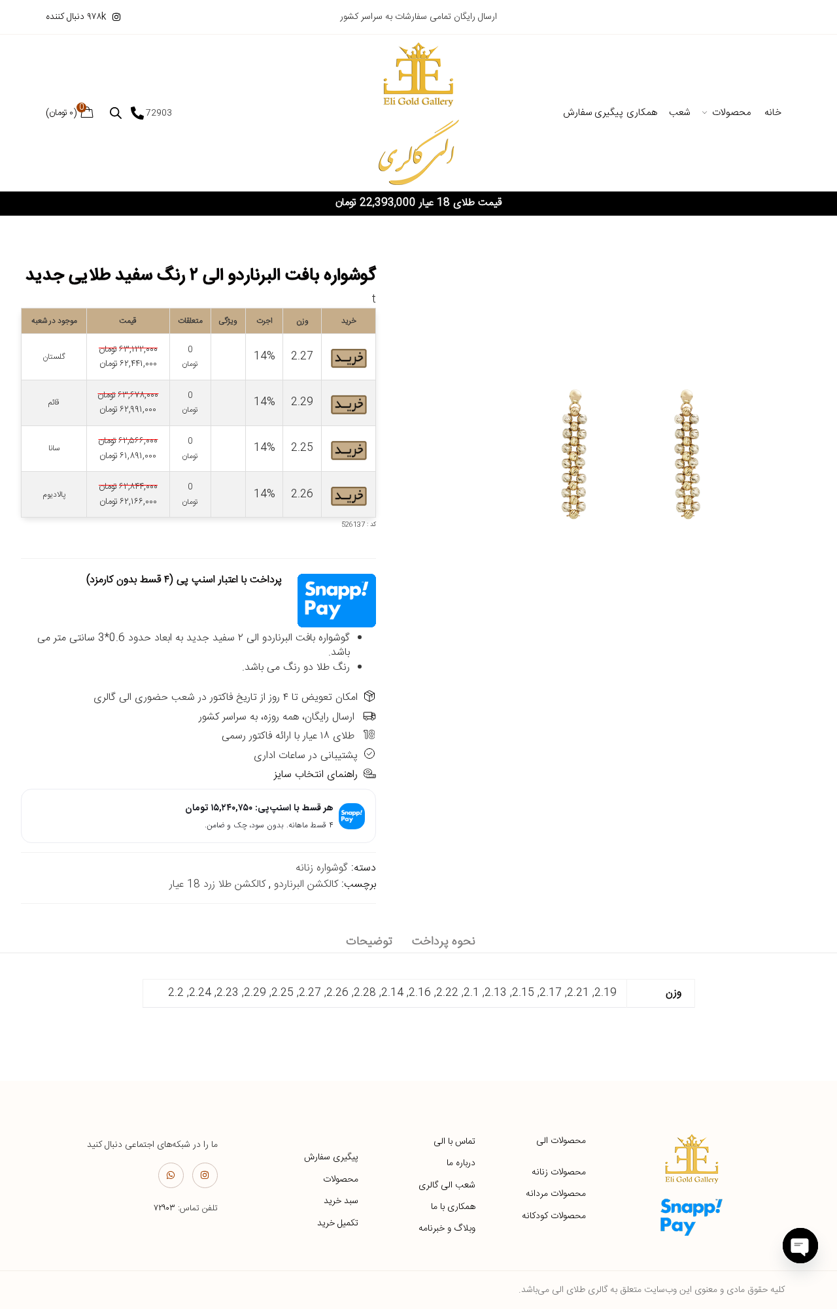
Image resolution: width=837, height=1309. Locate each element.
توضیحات (369, 942)
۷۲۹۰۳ (164, 1208)
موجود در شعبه (54, 320)
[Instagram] (205, 1175)
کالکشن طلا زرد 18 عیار (217, 884)
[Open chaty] (800, 1245)
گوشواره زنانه (322, 868)
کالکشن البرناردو (306, 884)
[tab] (443, 942)
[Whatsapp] (171, 1175)
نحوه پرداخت (443, 942)
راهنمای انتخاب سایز (316, 775)
